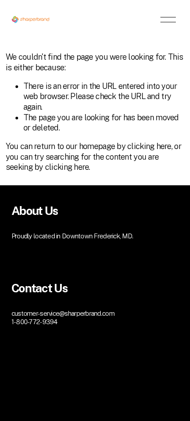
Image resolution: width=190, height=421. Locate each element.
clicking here (149, 146)
